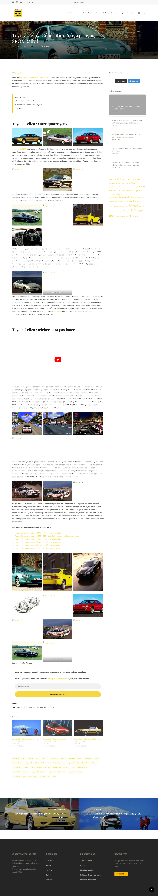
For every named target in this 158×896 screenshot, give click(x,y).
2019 (119, 179)
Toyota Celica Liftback (20, 772)
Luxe (134, 197)
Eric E (17, 46)
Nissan (121, 201)
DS (144, 187)
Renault (133, 205)
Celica (63, 758)
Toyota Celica (17, 763)
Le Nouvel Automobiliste (120, 197)
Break (122, 183)
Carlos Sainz (54, 758)
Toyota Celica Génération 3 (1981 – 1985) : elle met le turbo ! (38, 539)
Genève (132, 191)
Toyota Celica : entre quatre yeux (27, 101)
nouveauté (128, 201)
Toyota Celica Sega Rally (57, 772)
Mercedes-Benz (113, 201)
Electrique (113, 190)
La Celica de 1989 (19, 149)
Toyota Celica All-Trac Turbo (35, 763)
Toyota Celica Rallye (38, 772)
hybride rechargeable (116, 194)
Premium (121, 206)
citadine (127, 183)
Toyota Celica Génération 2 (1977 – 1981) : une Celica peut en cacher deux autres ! (47, 536)
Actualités (50, 861)
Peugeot (137, 201)
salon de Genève (113, 211)
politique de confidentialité (58, 679)
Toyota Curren (45, 776)
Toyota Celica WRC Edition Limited (25, 776)
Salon (141, 206)
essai (122, 190)
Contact (83, 865)
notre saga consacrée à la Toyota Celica (34, 77)
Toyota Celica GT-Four (61, 767)
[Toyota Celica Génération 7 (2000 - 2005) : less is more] (39, 814)
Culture (49, 880)
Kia (124, 194)
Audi (138, 179)
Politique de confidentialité (90, 875)
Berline (111, 183)
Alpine (134, 179)
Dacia (140, 187)
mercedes (140, 197)
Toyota (97, 758)
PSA (126, 206)
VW (127, 216)
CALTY (44, 758)
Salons (48, 875)
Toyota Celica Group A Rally (40, 767)
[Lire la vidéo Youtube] (58, 359)
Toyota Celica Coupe (20, 767)
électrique (134, 216)
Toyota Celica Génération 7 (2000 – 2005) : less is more (37, 548)
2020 (124, 179)
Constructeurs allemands (117, 187)
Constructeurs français (132, 187)
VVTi (54, 776)
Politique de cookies (88, 880)
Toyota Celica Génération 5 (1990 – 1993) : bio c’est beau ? (38, 545)
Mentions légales (87, 870)
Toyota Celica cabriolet (56, 763)
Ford (127, 191)
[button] (145, 13)
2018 (114, 179)
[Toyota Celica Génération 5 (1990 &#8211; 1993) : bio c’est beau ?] (26, 728)
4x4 (110, 179)
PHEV (111, 206)
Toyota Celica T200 (75, 772)
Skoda (120, 211)
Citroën (135, 183)
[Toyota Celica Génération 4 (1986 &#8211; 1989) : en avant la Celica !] (57, 728)
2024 (129, 179)
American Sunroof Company (23, 758)
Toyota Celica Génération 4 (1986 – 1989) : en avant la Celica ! (39, 542)
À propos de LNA (87, 861)
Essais (48, 865)
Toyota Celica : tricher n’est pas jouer (29, 105)
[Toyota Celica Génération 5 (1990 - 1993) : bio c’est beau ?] (118, 814)
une (112, 216)
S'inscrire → (121, 874)
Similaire (20, 108)
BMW (117, 183)
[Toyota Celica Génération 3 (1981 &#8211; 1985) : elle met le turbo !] (88, 728)
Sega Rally (87, 758)
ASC (37, 758)
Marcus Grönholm (75, 758)
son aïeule (58, 311)
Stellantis (126, 211)
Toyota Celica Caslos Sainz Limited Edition (82, 763)
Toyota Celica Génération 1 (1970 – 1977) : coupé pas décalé (38, 533)
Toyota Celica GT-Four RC (81, 767)
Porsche (116, 206)
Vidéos (49, 870)
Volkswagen (120, 216)
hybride (138, 190)
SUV (133, 210)
